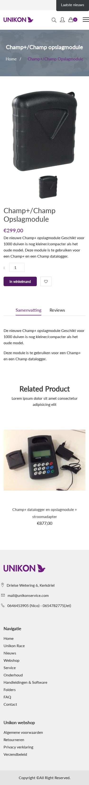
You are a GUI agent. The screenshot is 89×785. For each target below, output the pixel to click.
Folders (10, 690)
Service (10, 668)
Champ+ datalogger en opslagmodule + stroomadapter (44, 513)
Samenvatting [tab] (28, 310)
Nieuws (10, 653)
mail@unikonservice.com (28, 595)
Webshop (11, 660)
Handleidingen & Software (25, 682)
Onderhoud (13, 675)
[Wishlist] (46, 281)
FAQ (7, 697)
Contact (10, 704)
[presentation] (48, 187)
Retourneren (14, 740)
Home (11, 59)
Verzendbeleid (15, 754)
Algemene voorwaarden (23, 732)
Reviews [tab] (57, 310)
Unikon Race (14, 646)
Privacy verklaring (18, 747)
